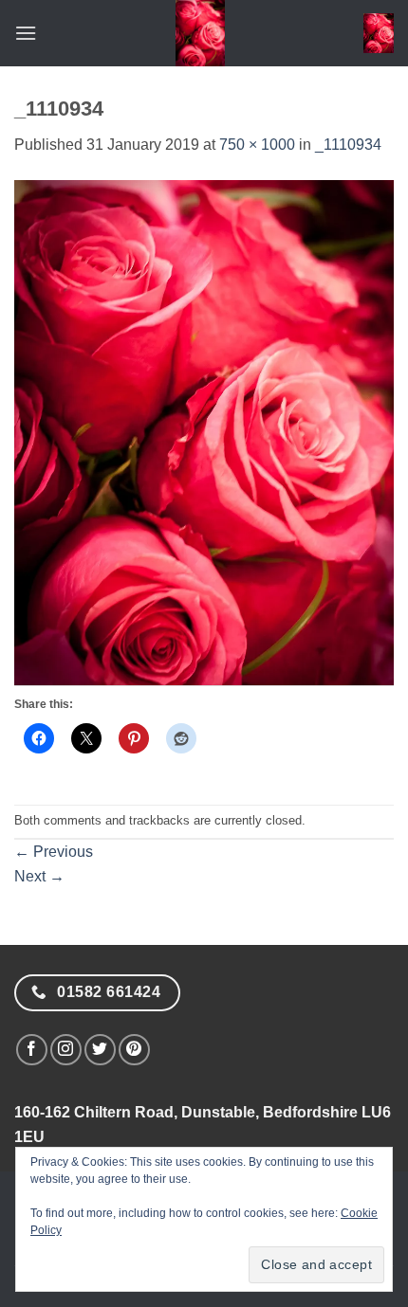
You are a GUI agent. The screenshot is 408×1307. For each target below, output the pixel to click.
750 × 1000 (257, 144)
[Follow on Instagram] (66, 1049)
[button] (25, 32)
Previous (53, 852)
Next (39, 876)
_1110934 (348, 144)
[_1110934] (204, 432)
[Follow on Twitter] (100, 1049)
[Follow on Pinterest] (134, 1049)
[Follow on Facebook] (31, 1049)
